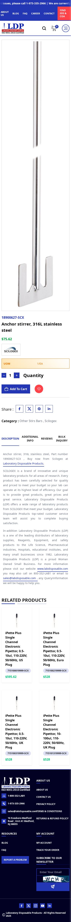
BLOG (15, 13)
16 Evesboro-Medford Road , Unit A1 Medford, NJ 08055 (21, 821)
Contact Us (43, 797)
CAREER (35, 13)
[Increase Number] (17, 375)
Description (10, 438)
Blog (5, 842)
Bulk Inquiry (62, 438)
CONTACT (49, 13)
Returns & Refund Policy (52, 818)
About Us (42, 789)
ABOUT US (5, 13)
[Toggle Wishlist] (39, 389)
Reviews (47, 438)
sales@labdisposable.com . (20, 578)
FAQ (25, 13)
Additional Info (30, 438)
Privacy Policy (45, 804)
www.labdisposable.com (52, 568)
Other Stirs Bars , (32, 421)
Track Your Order (47, 850)
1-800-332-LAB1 (16, 795)
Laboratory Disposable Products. (23, 463)
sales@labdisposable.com (21, 811)
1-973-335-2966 (16, 803)
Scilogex (50, 421)
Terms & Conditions (49, 811)
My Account (44, 842)
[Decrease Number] (4, 375)
